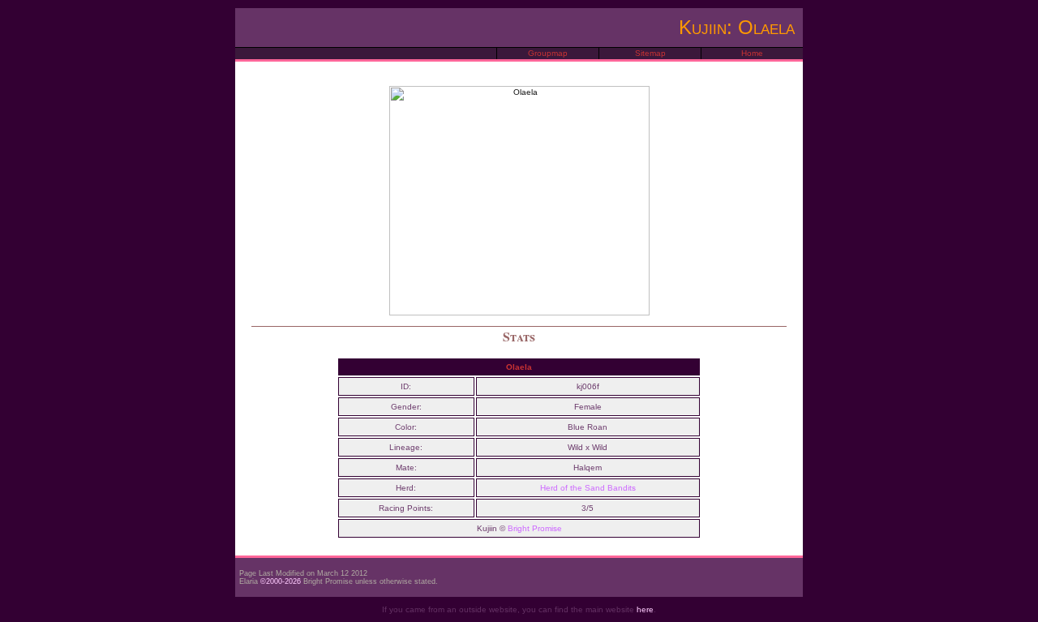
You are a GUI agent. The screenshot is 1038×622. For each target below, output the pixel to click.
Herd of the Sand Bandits (588, 487)
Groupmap (548, 53)
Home (752, 53)
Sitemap (650, 53)
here (645, 609)
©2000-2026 (280, 581)
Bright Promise (535, 528)
